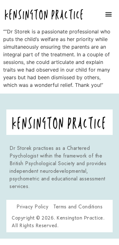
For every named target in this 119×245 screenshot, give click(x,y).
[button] (108, 14)
